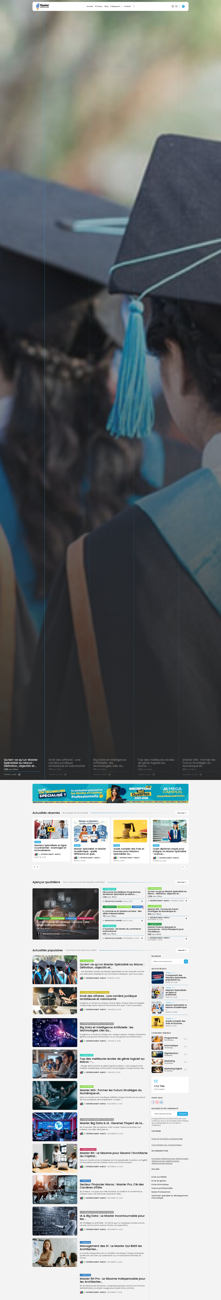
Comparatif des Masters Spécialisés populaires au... (176, 977)
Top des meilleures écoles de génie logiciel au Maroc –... (156, 763)
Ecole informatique (160, 1184)
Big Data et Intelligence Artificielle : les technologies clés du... (109, 763)
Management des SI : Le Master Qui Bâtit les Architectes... (111, 1247)
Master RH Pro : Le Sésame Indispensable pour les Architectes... (112, 1280)
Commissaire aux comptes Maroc (167, 1145)
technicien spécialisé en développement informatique (170, 1196)
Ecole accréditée (159, 1177)
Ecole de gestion (159, 1180)
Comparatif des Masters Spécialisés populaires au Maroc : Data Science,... (167, 851)
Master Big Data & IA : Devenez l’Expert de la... (112, 1123)
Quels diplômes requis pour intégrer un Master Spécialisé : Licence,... (90, 851)
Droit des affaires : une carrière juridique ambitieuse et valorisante (66, 763)
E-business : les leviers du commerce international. (122, 930)
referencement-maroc (51, 858)
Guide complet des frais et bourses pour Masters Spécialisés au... (49, 851)
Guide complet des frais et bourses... (175, 1022)
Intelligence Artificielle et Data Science (97, 1023)
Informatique (59, 918)
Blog (106, 6)
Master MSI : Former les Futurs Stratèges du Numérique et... (199, 763)
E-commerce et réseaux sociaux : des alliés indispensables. (63, 923)
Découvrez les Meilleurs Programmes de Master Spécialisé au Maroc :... (122, 893)
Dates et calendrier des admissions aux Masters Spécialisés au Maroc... (127, 851)
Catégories (115, 6)
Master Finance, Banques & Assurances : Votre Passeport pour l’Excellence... (166, 929)
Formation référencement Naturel (165, 1162)
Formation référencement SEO (165, 1158)
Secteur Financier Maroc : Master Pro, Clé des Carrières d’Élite (112, 1185)
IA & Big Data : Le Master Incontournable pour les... (112, 1217)
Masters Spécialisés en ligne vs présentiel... (176, 992)
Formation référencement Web (170, 1159)
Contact (127, 6)
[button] (183, 867)
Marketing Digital (86, 918)
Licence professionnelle (162, 1188)
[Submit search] (186, 961)
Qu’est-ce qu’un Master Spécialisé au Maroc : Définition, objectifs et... (21, 763)
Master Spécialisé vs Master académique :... (176, 1007)
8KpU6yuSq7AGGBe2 (51, 934)
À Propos (99, 6)
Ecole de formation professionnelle (167, 1139)
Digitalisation (44, 918)
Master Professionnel (161, 1192)
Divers (37, 845)
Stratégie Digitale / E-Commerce (95, 992)
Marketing (72, 918)
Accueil (90, 6)
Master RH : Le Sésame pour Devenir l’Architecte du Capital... (113, 1154)
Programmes (110, 889)
